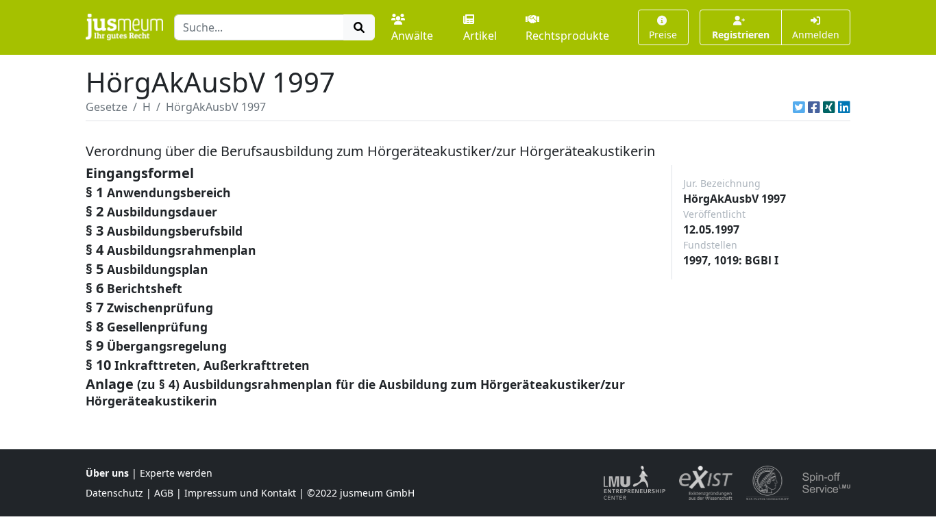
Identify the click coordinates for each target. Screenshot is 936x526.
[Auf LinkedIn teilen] (844, 107)
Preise (663, 34)
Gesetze (106, 106)
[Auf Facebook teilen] (814, 107)
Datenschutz (114, 492)
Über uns (107, 472)
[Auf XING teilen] (829, 107)
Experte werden (176, 472)
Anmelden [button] (815, 34)
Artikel (480, 35)
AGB (163, 492)
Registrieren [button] (740, 34)
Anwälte (412, 35)
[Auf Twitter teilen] (799, 107)
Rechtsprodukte (567, 35)
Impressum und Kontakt (240, 492)
